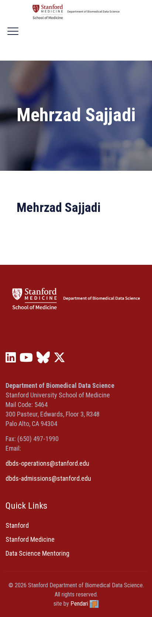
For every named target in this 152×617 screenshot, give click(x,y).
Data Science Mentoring (37, 553)
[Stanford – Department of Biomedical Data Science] (76, 12)
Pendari (79, 603)
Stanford (17, 525)
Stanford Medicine (30, 539)
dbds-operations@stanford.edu (47, 463)
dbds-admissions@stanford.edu (48, 478)
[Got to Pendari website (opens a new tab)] (94, 603)
